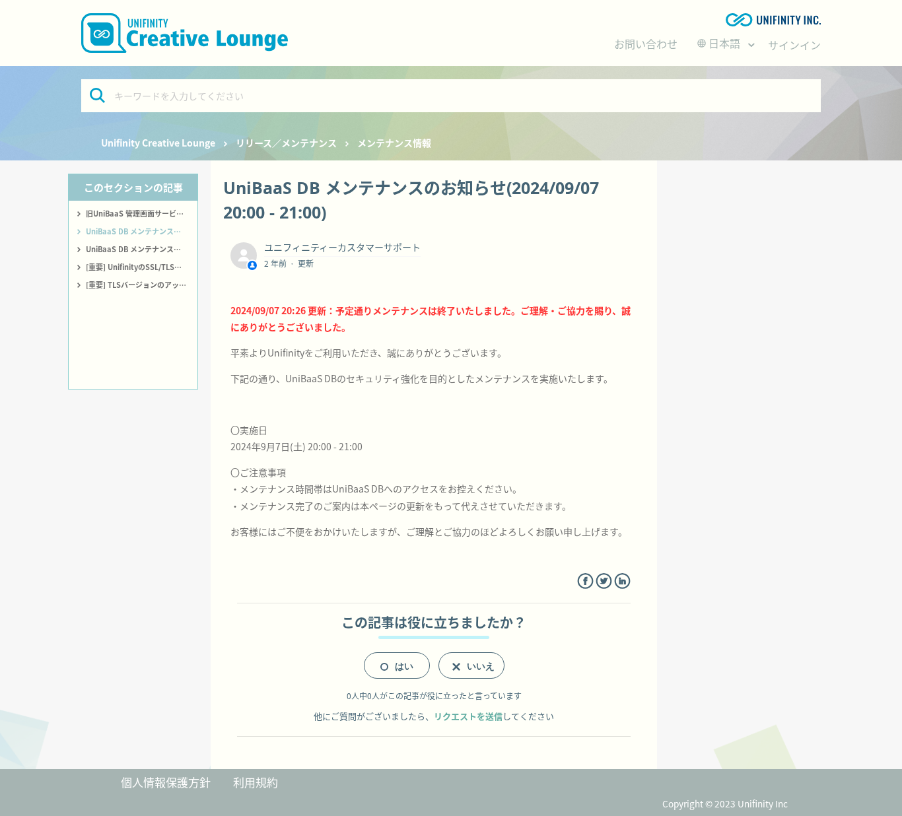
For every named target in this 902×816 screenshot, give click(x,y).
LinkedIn (622, 581)
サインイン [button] (794, 45)
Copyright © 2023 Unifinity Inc (725, 803)
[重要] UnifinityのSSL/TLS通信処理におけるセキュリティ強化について (141, 266)
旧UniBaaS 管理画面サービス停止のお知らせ (141, 213)
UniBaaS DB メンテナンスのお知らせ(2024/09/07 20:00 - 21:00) (141, 231)
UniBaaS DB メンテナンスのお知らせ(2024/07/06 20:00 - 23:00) (141, 249)
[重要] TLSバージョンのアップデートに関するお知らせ (141, 284)
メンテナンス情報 (394, 142)
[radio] (397, 665)
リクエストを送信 (468, 716)
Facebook (585, 581)
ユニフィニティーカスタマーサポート (342, 247)
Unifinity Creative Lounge (158, 142)
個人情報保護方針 (166, 782)
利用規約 (255, 782)
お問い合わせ (645, 43)
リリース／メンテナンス (286, 142)
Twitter (604, 581)
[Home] (184, 33)
